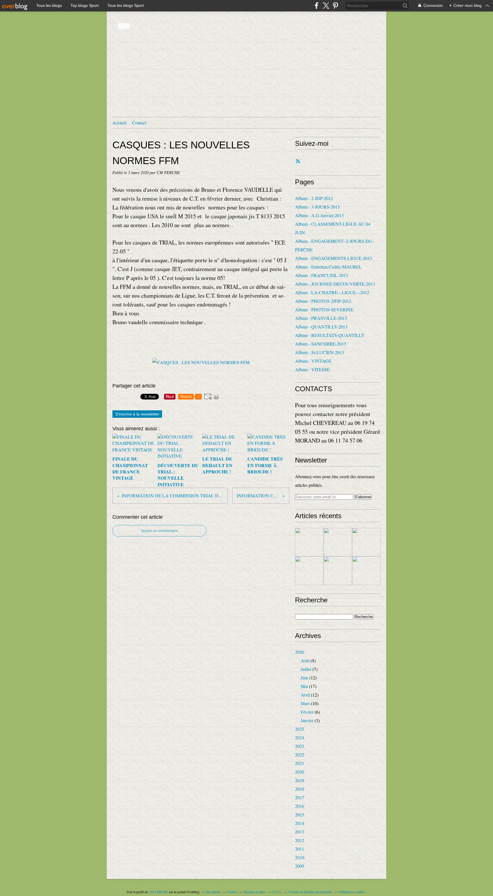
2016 (299, 806)
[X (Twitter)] (326, 5)
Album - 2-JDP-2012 (314, 198)
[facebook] (316, 5)
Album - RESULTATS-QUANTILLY (330, 335)
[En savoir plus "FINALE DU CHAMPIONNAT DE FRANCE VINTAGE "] (309, 542)
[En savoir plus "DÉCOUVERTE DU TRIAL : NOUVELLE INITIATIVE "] (338, 542)
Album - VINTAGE (313, 361)
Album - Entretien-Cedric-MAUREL (328, 267)
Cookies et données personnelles (310, 891)
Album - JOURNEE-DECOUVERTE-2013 (335, 284)
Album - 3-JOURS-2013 (317, 207)
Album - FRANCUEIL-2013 (321, 275)
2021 (299, 763)
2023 (299, 746)
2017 (299, 797)
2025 (299, 729)
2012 (299, 840)
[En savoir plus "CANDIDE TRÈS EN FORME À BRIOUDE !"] (309, 570)
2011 (299, 849)
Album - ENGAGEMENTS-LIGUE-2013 (333, 258)
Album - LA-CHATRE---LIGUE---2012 (332, 292)
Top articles (213, 891)
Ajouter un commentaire (159, 531)
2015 (299, 815)
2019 (299, 780)
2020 (299, 772)
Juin (304, 678)
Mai (304, 686)
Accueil (119, 123)
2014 (299, 823)
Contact (139, 123)
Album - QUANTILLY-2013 (321, 327)
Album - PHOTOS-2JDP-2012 (323, 301)
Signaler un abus (254, 891)
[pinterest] (335, 5)
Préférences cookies (351, 891)
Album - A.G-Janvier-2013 (319, 215)
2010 (299, 857)
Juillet (306, 669)
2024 (299, 737)
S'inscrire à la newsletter (137, 414)
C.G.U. (277, 891)
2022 (299, 755)
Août (305, 660)
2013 (299, 832)
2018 (299, 789)
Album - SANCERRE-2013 (320, 344)
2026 (299, 652)
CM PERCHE (158, 891)
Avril (305, 695)
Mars (305, 703)
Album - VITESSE (312, 369)
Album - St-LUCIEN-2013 (319, 352)
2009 (299, 866)
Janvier (307, 720)
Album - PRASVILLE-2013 (321, 318)
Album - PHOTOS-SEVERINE (324, 309)
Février (307, 712)
